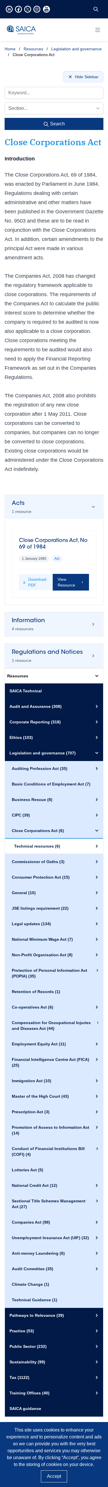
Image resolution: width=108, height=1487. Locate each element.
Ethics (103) (21, 737)
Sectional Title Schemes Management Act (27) (49, 1204)
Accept (54, 1476)
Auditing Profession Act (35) (39, 768)
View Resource (66, 582)
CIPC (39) (21, 815)
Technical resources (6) (37, 846)
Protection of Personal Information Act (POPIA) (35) (49, 973)
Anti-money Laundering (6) (38, 1253)
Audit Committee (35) (32, 1268)
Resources (33, 49)
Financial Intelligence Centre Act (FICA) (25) (50, 1062)
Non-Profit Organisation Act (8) (42, 955)
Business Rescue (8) (32, 799)
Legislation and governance (76, 49)
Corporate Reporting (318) (35, 722)
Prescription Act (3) (31, 1111)
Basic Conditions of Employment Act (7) (51, 784)
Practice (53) (22, 1331)
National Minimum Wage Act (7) (42, 939)
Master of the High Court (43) (40, 1096)
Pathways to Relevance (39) (37, 1315)
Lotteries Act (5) (27, 1170)
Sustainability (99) (27, 1362)
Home (10, 49)
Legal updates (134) (31, 923)
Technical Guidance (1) (34, 1300)
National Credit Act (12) (34, 1185)
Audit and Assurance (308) (36, 706)
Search (57, 123)
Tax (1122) (19, 1377)
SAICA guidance (25, 1408)
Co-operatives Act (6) (32, 1007)
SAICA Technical (26, 691)
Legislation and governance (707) (43, 753)
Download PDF (37, 582)
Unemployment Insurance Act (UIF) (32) (50, 1237)
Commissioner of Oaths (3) (38, 861)
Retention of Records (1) (36, 991)
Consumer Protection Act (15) (41, 877)
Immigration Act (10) (31, 1080)
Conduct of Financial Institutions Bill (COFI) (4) (48, 1151)
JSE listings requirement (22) (40, 908)
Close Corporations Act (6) (38, 830)
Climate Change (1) (30, 1284)
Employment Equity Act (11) (39, 1044)
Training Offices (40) (30, 1393)
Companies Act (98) (31, 1222)
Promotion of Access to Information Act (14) (50, 1130)
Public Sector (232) (28, 1346)
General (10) (24, 892)
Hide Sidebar (86, 76)
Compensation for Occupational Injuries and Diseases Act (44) (51, 1025)
